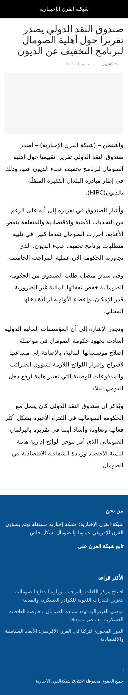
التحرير (108, 64)
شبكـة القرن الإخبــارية (64, 9)
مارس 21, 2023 (77, 64)
